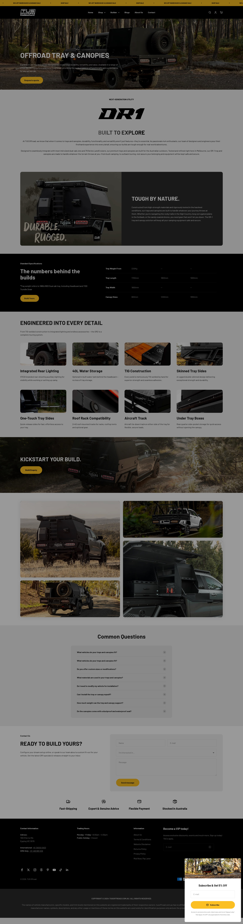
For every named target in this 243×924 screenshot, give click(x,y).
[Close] (236, 863)
